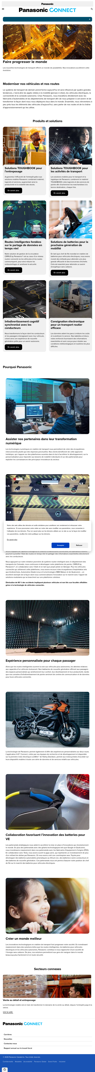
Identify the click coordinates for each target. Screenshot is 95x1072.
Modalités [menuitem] (18, 1061)
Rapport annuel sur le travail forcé (18, 1048)
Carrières (8, 1034)
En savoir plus (15, 190)
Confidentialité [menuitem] (8, 1061)
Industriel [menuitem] (62, 1061)
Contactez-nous (10, 1043)
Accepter (60, 545)
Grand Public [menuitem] (52, 1061)
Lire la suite (9, 1012)
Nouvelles (8, 1039)
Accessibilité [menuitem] (28, 1061)
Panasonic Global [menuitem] (40, 1061)
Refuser (79, 545)
